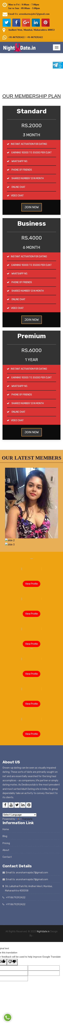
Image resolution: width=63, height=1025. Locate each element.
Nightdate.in (43, 931)
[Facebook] (16, 23)
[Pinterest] (45, 23)
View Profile (31, 583)
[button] (7, 507)
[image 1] (31, 503)
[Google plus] (26, 23)
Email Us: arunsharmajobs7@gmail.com (29, 14)
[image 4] (31, 545)
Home (6, 829)
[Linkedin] (36, 23)
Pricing (6, 843)
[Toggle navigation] (56, 47)
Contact (7, 857)
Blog (5, 836)
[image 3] (31, 540)
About (6, 850)
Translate (27, 819)
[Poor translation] (12, 962)
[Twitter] (7, 23)
